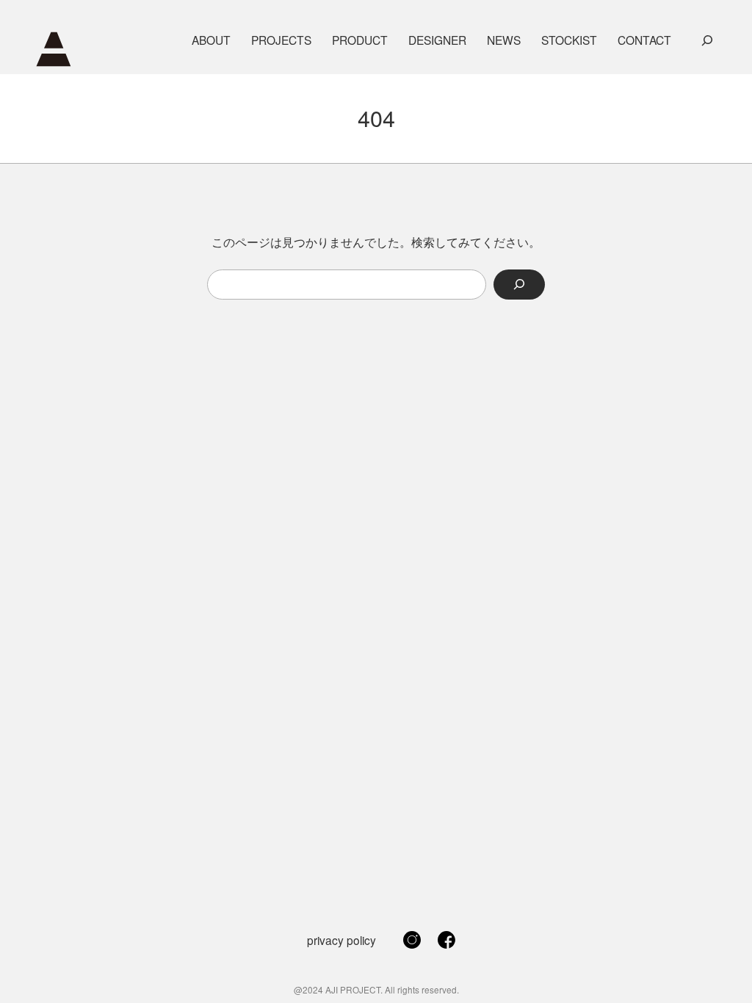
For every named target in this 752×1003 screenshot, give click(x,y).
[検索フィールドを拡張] (707, 40)
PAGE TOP (722, 959)
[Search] (520, 284)
